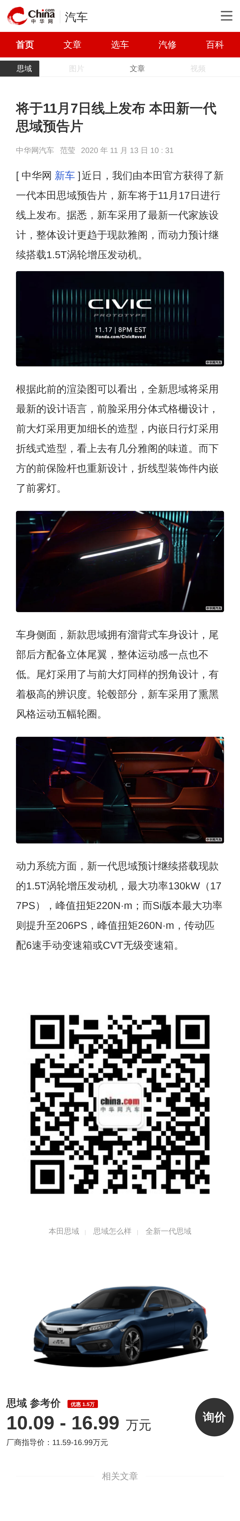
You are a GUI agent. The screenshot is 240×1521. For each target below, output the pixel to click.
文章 (72, 45)
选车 (120, 45)
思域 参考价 (50, 1403)
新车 (65, 175)
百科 (215, 45)
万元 (78, 1425)
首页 (25, 45)
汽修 (167, 45)
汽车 (76, 17)
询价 (214, 1417)
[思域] (120, 1321)
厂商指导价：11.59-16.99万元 (57, 1442)
